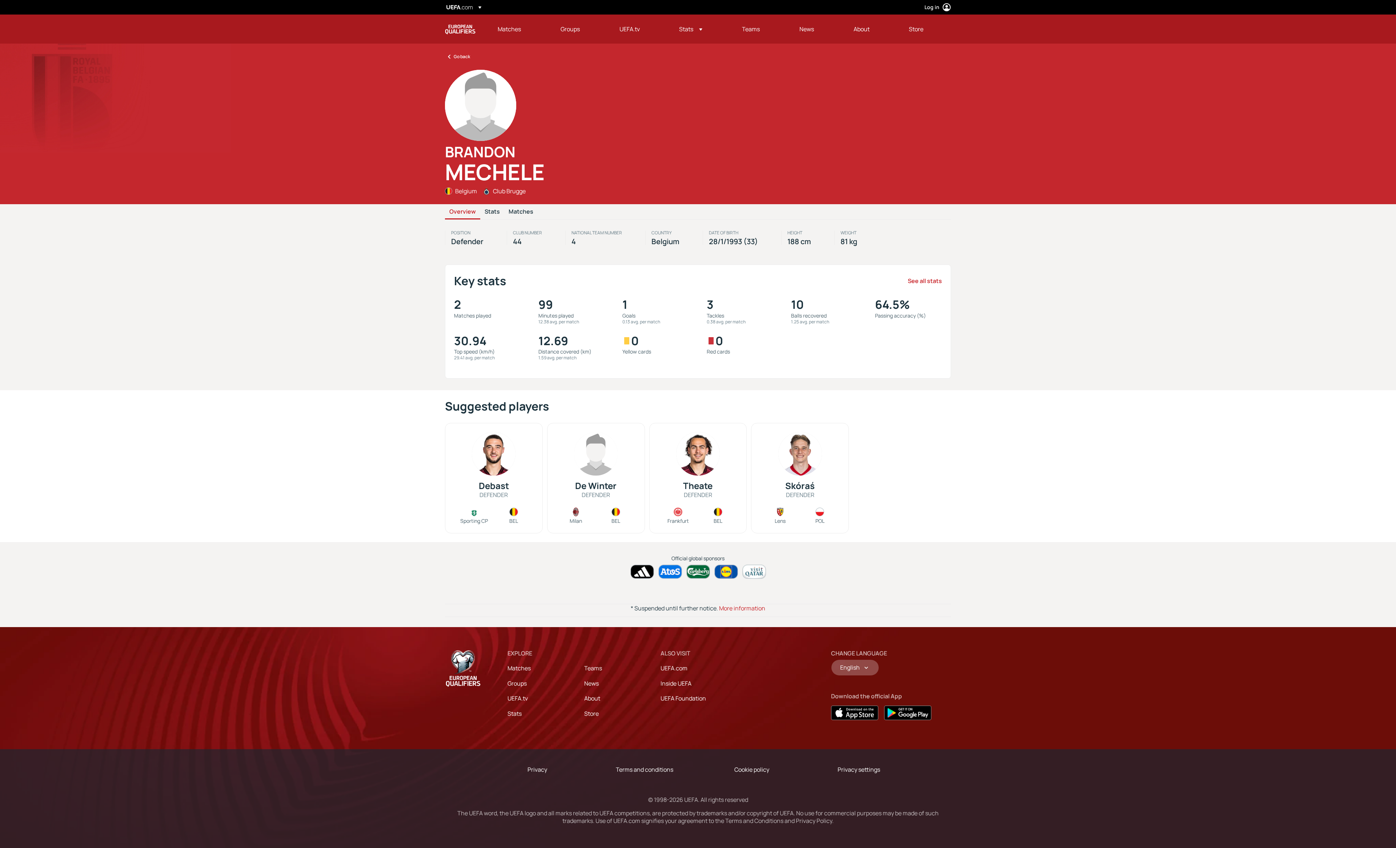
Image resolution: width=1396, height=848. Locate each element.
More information (742, 608)
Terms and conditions (644, 770)
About (592, 698)
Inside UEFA (676, 683)
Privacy (537, 770)
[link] (509, 29)
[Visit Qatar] (754, 572)
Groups (517, 683)
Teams (593, 668)
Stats (492, 212)
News (591, 683)
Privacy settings (859, 770)
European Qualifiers (460, 29)
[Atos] (670, 572)
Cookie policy (751, 770)
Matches (521, 212)
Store (591, 714)
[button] (690, 29)
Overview (462, 212)
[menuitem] (520, 29)
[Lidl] (726, 572)
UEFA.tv (518, 698)
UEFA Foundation (683, 698)
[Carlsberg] (698, 572)
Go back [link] (462, 56)
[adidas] (642, 572)
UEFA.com (674, 668)
